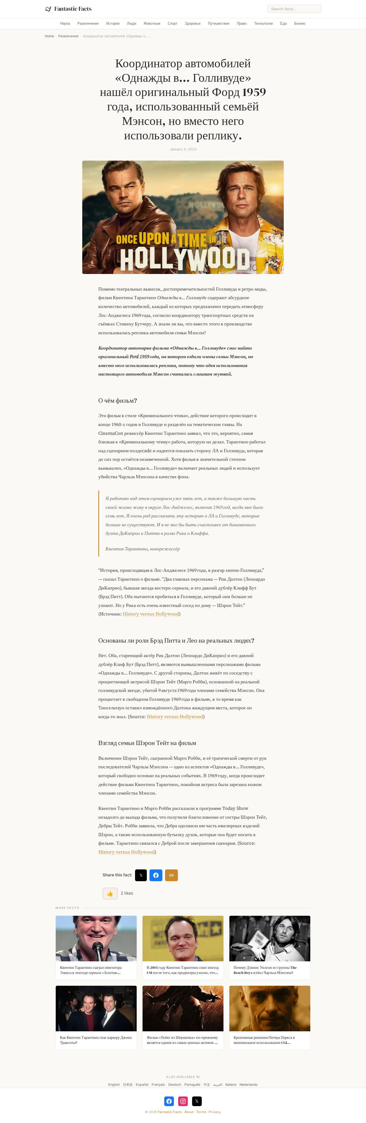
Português (192, 1085)
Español (142, 1085)
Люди (131, 23)
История (112, 23)
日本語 (128, 1085)
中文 (207, 1085)
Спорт (172, 23)
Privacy (215, 1112)
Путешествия (218, 23)
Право (242, 23)
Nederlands (249, 1085)
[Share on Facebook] (156, 875)
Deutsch (174, 1085)
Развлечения (88, 23)
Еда (283, 23)
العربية (217, 1085)
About (188, 1112)
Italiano (230, 1085)
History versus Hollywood (151, 614)
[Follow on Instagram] (183, 1101)
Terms (201, 1112)
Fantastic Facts (170, 1112)
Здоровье (192, 23)
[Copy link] (171, 875)
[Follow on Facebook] (169, 1101)
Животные (152, 23)
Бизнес (300, 23)
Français (158, 1085)
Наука (65, 23)
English (114, 1085)
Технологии (263, 23)
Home (49, 36)
